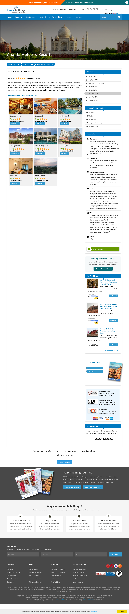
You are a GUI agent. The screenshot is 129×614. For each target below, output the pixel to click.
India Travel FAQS (93, 97)
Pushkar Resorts (40, 175)
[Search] (119, 17)
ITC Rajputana (15, 146)
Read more (113, 296)
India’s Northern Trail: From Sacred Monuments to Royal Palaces (108, 282)
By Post (90, 368)
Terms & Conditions (13, 579)
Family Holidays (55, 579)
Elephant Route (15, 116)
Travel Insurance (78, 582)
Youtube (108, 566)
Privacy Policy (11, 576)
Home (9, 17)
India (18, 64)
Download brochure (93, 487)
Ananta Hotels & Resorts (45, 64)
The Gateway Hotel (41, 146)
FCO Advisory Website (79, 569)
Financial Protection (13, 572)
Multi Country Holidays (58, 569)
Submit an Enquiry (72, 487)
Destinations (31, 17)
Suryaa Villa (14, 175)
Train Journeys (93, 126)
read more (14, 124)
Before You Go (93, 100)
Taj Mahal (91, 113)
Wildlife (90, 116)
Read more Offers (110, 351)
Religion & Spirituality (95, 123)
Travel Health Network (80, 576)
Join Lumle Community (36, 582)
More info (94, 611)
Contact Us (10, 582)
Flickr (116, 566)
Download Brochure (35, 579)
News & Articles (34, 576)
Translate (119, 13)
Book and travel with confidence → (80, 3)
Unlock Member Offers (103, 269)
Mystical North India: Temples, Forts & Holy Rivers (107, 331)
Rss (120, 566)
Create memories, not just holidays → (44, 3)
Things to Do (92, 90)
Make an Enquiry (98, 249)
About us (10, 569)
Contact (79, 17)
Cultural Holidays (56, 576)
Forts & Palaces (93, 119)
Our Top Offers (33, 569)
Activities (43, 17)
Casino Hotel (64, 116)
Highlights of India (94, 80)
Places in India (92, 87)
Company (18, 17)
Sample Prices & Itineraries (96, 83)
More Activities (55, 582)
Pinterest (112, 566)
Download (91, 371)
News (69, 17)
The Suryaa (64, 146)
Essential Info (57, 17)
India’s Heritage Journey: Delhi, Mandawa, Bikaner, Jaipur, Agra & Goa (108, 306)
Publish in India (28, 64)
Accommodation (93, 93)
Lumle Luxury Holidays (58, 572)
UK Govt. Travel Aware (79, 572)
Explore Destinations (35, 572)
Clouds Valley (39, 116)
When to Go (92, 76)
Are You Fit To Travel (79, 579)
